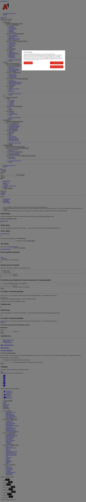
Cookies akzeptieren (56, 62)
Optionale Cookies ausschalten (56, 66)
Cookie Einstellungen (28, 62)
